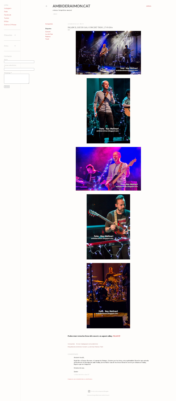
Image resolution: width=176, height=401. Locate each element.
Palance (48, 36)
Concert (47, 31)
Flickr (6, 12)
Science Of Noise (10, 25)
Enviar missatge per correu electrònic (87, 344)
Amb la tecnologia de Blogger (100, 391)
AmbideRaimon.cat (71, 6)
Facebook (7, 15)
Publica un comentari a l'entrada (80, 379)
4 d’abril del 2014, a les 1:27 (81, 374)
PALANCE (116, 336)
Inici (55, 14)
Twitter (6, 18)
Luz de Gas (49, 34)
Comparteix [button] (49, 24)
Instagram (7, 8)
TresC (47, 39)
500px (6, 21)
